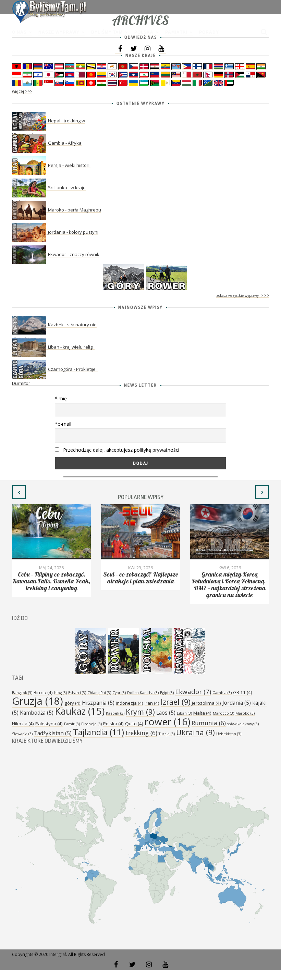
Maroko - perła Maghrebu (74, 210)
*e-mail (63, 424)
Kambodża (36, 712)
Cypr (119, 692)
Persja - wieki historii (69, 165)
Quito (134, 723)
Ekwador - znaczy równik (73, 254)
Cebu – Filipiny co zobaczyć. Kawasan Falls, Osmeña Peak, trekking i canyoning (51, 581)
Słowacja (22, 733)
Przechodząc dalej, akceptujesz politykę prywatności (120, 450)
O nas (19, 32)
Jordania (236, 702)
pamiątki (176, 32)
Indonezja (129, 703)
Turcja (167, 733)
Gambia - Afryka (65, 143)
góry (72, 703)
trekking (141, 733)
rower (167, 721)
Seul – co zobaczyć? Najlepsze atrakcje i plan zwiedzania (140, 578)
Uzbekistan (228, 733)
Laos (165, 712)
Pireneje (91, 724)
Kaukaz (80, 711)
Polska (144, 32)
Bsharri (77, 692)
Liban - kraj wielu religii (71, 347)
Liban (184, 713)
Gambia (222, 692)
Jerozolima (206, 703)
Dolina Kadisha (143, 692)
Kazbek (115, 713)
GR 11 (242, 692)
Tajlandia (98, 732)
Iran (152, 703)
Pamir (72, 724)
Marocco (223, 713)
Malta (202, 713)
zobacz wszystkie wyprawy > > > (242, 295)
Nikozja (23, 723)
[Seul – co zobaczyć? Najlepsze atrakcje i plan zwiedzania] (140, 531)
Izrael (176, 702)
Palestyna (49, 723)
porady (209, 32)
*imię (61, 398)
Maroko (245, 713)
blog (60, 692)
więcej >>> (22, 91)
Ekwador (193, 691)
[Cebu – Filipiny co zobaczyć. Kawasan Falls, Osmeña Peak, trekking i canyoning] (51, 531)
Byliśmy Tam (107, 32)
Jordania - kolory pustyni (73, 232)
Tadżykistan (53, 733)
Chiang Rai (99, 692)
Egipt (167, 692)
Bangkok (22, 692)
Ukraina (195, 732)
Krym (140, 712)
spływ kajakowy (243, 724)
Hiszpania (98, 702)
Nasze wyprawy (59, 32)
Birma (43, 692)
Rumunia (209, 723)
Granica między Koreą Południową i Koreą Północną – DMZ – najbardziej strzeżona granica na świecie (230, 584)
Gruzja (37, 701)
